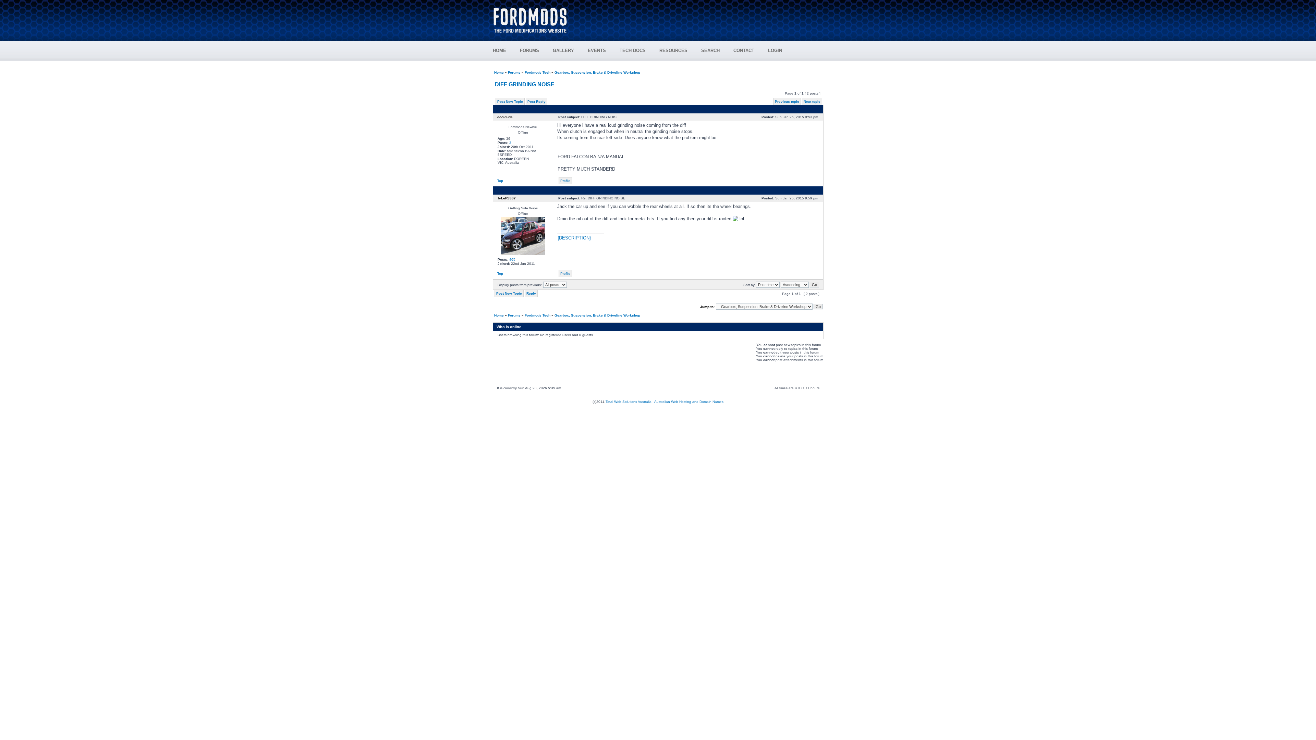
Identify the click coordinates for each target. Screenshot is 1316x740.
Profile (565, 181)
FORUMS (529, 50)
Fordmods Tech (537, 72)
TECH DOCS (633, 50)
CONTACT (743, 50)
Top (500, 181)
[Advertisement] (699, 17)
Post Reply (536, 101)
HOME (499, 50)
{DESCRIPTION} (574, 238)
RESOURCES (673, 50)
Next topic (812, 101)
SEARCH (710, 50)
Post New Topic (510, 101)
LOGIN (775, 50)
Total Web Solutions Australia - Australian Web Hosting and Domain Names (664, 402)
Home (499, 72)
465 (512, 259)
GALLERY (563, 50)
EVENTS (597, 50)
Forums (514, 72)
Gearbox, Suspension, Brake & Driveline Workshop (597, 72)
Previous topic (787, 101)
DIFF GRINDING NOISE (525, 84)
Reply (531, 293)
